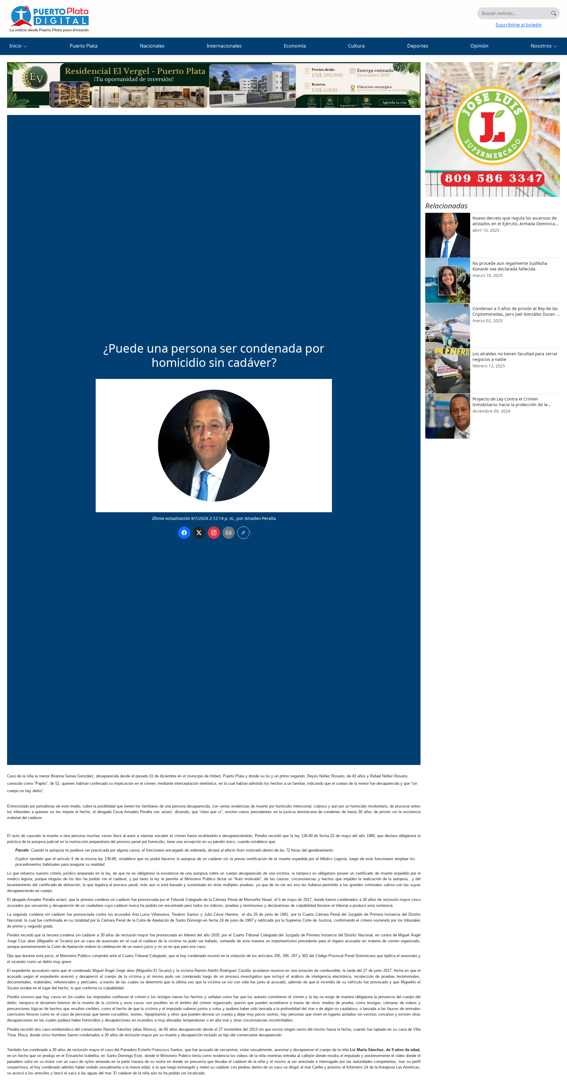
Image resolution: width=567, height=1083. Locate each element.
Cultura (356, 46)
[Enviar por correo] (228, 532)
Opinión (479, 46)
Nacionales (152, 46)
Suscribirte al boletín (519, 25)
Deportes (417, 46)
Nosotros (542, 46)
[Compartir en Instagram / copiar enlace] (214, 532)
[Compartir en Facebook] (184, 532)
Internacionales (224, 46)
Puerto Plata (83, 46)
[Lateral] (492, 129)
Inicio (16, 46)
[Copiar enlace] (243, 532)
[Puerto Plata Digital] (49, 19)
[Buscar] (554, 13)
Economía (295, 46)
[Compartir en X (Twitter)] (199, 532)
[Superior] (214, 84)
